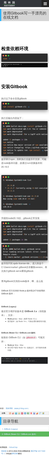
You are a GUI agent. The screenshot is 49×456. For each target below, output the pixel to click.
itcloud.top (13, 447)
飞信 (43, 413)
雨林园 (4, 451)
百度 (34, 413)
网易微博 (31, 413)
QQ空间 (19, 413)
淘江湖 (10, 413)
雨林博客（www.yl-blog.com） (18, 408)
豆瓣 (28, 413)
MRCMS (14, 453)
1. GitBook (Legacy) (10, 429)
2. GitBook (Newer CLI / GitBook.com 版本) (19, 434)
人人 (25, 413)
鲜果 (37, 413)
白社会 (40, 413)
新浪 (13, 413)
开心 (22, 413)
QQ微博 (16, 413)
